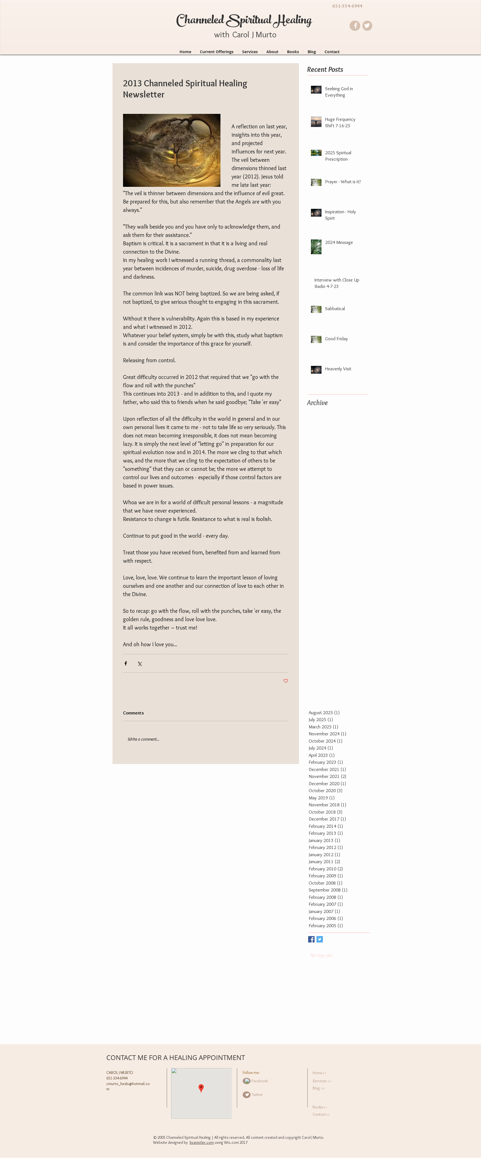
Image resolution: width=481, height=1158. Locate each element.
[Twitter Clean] (247, 1094)
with (221, 34)
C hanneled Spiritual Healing (244, 21)
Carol (240, 34)
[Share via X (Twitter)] (139, 663)
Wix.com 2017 (235, 1142)
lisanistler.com (202, 1142)
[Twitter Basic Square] (319, 939)
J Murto (264, 34)
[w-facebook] (247, 1081)
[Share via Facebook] (125, 663)
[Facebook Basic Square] (311, 939)
